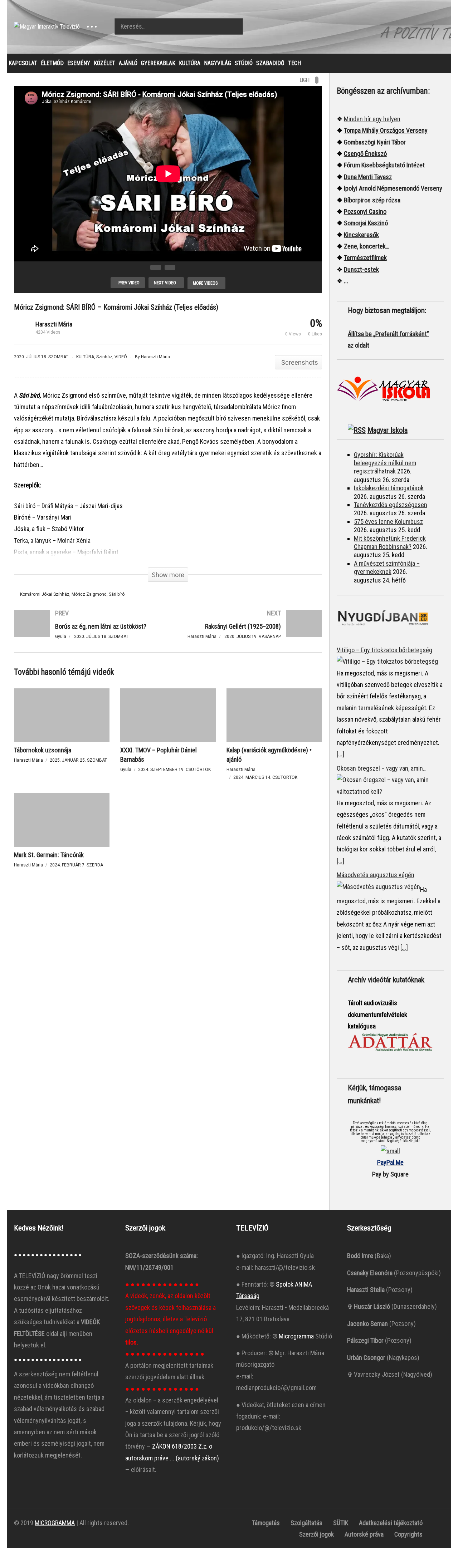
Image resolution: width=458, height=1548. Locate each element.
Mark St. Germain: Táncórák (49, 855)
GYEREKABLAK (158, 63)
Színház (104, 356)
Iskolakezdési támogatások (389, 488)
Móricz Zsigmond (89, 594)
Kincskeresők (361, 235)
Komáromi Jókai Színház (44, 594)
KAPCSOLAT (23, 63)
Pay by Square (390, 1174)
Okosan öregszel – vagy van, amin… (382, 768)
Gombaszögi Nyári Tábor (375, 142)
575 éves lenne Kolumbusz (388, 521)
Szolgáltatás (306, 1523)
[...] (340, 754)
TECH (294, 63)
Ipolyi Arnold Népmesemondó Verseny (393, 188)
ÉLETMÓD (52, 63)
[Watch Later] (170, 267)
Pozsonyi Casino (365, 211)
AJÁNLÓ (128, 63)
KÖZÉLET (104, 63)
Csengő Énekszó (365, 153)
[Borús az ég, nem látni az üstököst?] (87, 631)
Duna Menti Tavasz (368, 177)
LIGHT (305, 80)
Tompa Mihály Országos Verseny (386, 130)
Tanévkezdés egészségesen (390, 504)
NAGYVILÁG (217, 63)
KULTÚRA (189, 63)
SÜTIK (340, 1523)
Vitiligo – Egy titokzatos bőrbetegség (384, 650)
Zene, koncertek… (366, 246)
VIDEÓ (120, 356)
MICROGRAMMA (55, 1523)
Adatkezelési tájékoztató (391, 1523)
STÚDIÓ (244, 63)
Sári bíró (117, 594)
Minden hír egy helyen (372, 119)
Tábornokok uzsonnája (42, 750)
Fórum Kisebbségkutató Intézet (384, 165)
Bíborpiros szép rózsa (372, 200)
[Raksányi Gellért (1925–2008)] (248, 631)
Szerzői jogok (316, 1534)
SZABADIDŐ (270, 63)
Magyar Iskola (387, 430)
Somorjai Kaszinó (366, 223)
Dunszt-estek (361, 269)
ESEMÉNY (78, 63)
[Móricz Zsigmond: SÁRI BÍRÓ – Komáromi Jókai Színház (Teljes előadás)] (61, 715)
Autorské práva (364, 1534)
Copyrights (408, 1534)
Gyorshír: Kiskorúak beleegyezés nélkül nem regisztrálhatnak (385, 463)
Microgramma (296, 1336)
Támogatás (266, 1523)
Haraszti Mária (53, 324)
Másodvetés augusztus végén (375, 875)
